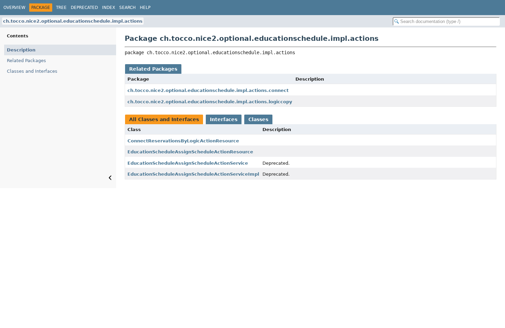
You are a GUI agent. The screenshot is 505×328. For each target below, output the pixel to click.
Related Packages (26, 60)
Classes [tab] (258, 119)
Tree (61, 7)
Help (145, 7)
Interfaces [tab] (223, 119)
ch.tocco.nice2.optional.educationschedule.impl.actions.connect (208, 90)
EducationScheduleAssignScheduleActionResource (190, 151)
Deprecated (84, 7)
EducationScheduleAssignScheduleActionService (187, 163)
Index (108, 7)
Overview (14, 7)
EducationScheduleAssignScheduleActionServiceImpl (193, 174)
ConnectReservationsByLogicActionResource (183, 140)
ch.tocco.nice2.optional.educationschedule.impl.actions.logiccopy (209, 101)
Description (21, 49)
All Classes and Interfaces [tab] (164, 119)
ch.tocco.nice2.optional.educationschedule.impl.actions (73, 21)
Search (127, 7)
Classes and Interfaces (32, 71)
